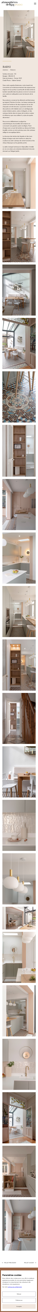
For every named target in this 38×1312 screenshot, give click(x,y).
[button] (35, 3)
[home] (11, 3)
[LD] (28, 1262)
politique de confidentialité (15, 1287)
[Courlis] (10, 1262)
